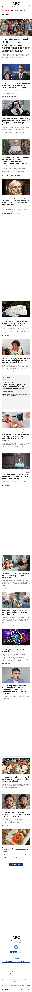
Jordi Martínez (5, 96)
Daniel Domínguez (6, 857)
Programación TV (9, 981)
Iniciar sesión (29, 6)
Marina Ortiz (5, 449)
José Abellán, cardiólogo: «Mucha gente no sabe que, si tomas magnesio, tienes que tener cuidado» (15, 437)
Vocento (9, 966)
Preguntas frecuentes (23, 983)
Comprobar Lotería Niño (12, 977)
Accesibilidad (25, 970)
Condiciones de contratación (23, 971)
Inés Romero (5, 700)
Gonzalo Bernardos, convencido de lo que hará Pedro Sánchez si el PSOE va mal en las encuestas (16, 85)
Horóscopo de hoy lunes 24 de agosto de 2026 (14, 650)
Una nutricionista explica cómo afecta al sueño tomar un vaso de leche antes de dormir (15, 476)
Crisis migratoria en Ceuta (17, 10)
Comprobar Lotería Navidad (8, 979)
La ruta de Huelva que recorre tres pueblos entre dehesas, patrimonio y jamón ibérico (14, 387)
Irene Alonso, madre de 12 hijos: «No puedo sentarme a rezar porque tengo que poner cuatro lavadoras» (16, 45)
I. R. (3, 588)
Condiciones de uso (9, 970)
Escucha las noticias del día (10, 983)
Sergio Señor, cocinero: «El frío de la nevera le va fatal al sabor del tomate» (15, 850)
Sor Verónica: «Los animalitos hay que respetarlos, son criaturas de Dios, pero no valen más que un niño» (16, 122)
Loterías (25, 981)
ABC (3, 485)
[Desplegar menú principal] (3, 6)
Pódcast (28, 985)
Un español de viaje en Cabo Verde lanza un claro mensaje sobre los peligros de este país (16, 779)
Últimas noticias (18, 981)
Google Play (24, 961)
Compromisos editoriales (16, 973)
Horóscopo (27, 979)
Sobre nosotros (15, 966)
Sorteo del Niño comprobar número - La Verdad (13, 985)
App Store (9, 961)
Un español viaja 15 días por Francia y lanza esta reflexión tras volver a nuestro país (16, 814)
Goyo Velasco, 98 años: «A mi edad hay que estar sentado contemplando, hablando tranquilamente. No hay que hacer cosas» (16, 161)
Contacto (23, 966)
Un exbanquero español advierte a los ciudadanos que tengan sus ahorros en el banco (16, 576)
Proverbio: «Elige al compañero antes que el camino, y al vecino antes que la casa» (14, 613)
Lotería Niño (22, 977)
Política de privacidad (11, 968)
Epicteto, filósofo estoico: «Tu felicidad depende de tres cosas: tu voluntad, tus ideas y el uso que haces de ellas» (16, 202)
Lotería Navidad (19, 979)
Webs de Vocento (25, 989)
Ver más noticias (16, 864)
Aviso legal (17, 970)
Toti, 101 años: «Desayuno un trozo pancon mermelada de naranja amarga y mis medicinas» (16, 360)
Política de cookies (21, 968)
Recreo (5, 14)
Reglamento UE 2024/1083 (8, 971)
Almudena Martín (6, 60)
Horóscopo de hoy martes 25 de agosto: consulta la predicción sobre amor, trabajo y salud (14, 323)
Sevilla (18, 6)
